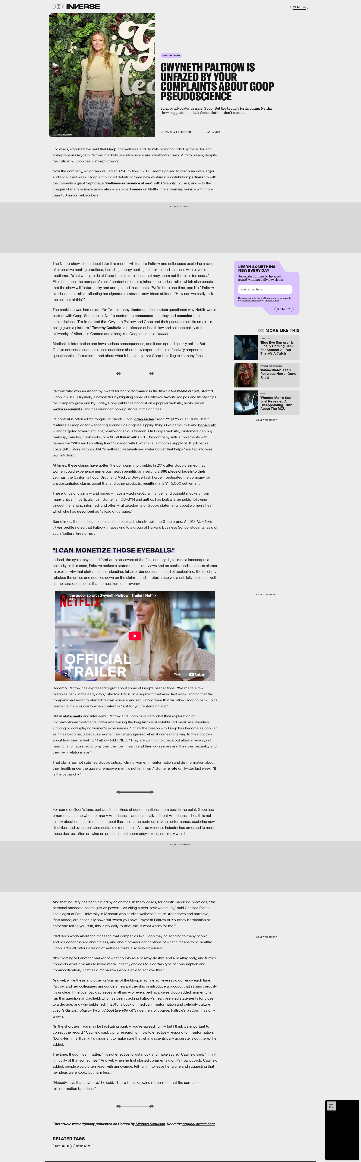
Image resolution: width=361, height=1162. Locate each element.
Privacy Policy (272, 300)
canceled (184, 315)
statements (72, 716)
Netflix (81, 1146)
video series (144, 419)
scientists (160, 309)
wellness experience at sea (128, 183)
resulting (150, 483)
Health (60, 1146)
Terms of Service (251, 300)
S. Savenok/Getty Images (62, 135)
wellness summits (67, 409)
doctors (136, 309)
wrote (172, 768)
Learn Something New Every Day (257, 268)
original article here (198, 1124)
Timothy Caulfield (106, 327)
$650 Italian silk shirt (127, 437)
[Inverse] (83, 6)
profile (69, 527)
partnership (199, 177)
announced (144, 315)
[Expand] (329, 1103)
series (137, 189)
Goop (111, 149)
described (85, 511)
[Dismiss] (355, 1103)
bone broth (207, 425)
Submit (282, 309)
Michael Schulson (150, 1124)
